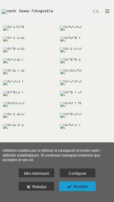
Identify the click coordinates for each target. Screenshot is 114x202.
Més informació (36, 173)
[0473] (85, 93)
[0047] (85, 39)
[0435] (85, 115)
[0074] (85, 104)
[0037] (85, 126)
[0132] (28, 39)
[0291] (28, 126)
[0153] (85, 50)
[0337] (28, 82)
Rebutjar (38, 187)
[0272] (28, 71)
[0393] (85, 82)
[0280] (85, 71)
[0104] (28, 28)
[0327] (28, 60)
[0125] (28, 115)
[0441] (85, 60)
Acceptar (79, 186)
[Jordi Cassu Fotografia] (27, 11)
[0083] (28, 104)
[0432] (28, 50)
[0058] (85, 28)
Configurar (77, 173)
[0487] (28, 93)
